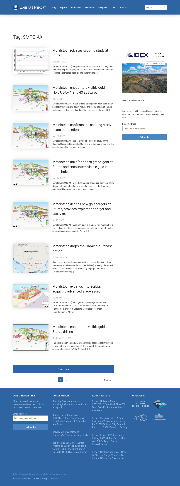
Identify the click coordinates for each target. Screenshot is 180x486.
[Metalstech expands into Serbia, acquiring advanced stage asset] (30, 295)
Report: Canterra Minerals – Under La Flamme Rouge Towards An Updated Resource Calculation (109, 455)
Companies (103, 7)
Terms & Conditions (22, 478)
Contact (123, 7)
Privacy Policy (40, 478)
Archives (54, 478)
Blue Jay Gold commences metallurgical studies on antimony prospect (70, 404)
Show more (64, 369)
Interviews (76, 7)
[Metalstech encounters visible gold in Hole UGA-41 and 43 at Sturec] (30, 98)
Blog (54, 7)
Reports (63, 7)
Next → (107, 380)
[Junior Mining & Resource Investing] (29, 7)
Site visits (89, 7)
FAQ (114, 7)
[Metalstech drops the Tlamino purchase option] (30, 258)
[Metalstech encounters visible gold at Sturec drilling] (30, 337)
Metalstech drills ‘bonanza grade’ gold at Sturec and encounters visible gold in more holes (82, 167)
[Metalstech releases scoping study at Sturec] (30, 61)
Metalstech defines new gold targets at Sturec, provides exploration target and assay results (81, 209)
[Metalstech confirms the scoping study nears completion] (30, 135)
